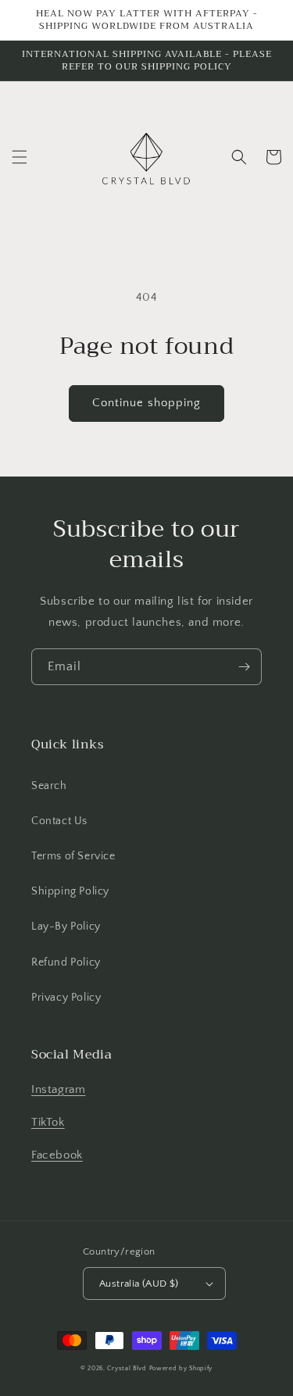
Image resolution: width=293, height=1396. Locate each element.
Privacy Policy (66, 997)
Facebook (57, 1155)
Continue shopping (146, 402)
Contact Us (59, 821)
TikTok (48, 1122)
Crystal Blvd (126, 1368)
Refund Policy (66, 962)
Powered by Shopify (181, 1368)
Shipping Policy (70, 891)
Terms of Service (73, 856)
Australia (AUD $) (139, 1283)
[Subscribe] (244, 666)
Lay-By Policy (66, 926)
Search (49, 786)
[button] (19, 157)
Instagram (58, 1089)
